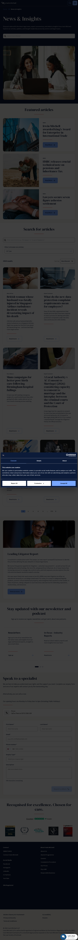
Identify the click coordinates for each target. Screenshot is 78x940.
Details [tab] (39, 461)
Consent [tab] (13, 461)
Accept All (63, 483)
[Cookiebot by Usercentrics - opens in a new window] (67, 455)
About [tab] (64, 461)
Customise (38, 483)
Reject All (14, 483)
